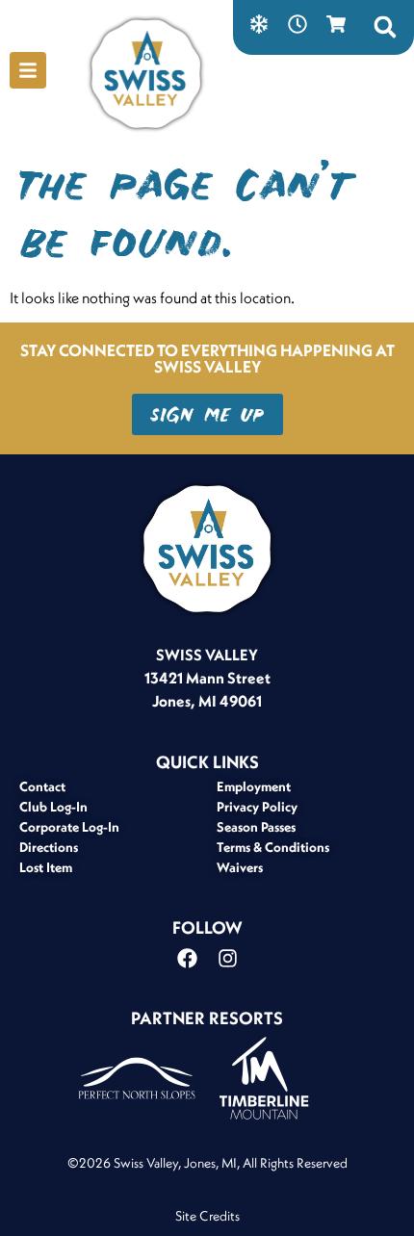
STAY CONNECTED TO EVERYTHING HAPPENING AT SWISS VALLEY (207, 358)
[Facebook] (187, 958)
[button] (385, 27)
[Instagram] (227, 958)
